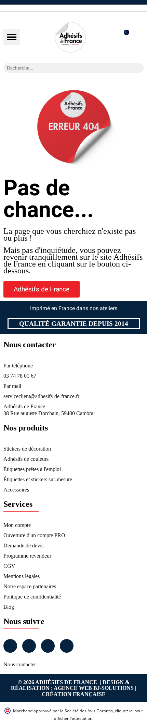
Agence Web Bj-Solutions (94, 688)
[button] (11, 37)
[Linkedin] (48, 646)
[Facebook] (10, 646)
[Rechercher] (138, 68)
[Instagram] (29, 646)
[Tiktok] (67, 646)
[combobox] (64, 68)
